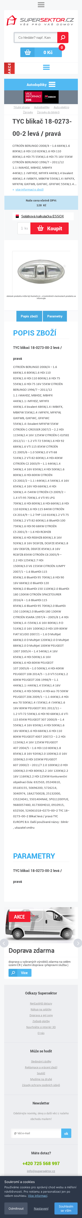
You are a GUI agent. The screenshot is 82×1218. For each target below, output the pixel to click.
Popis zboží (29, 316)
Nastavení (41, 1208)
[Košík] (41, 52)
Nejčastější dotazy (41, 1003)
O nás (41, 1033)
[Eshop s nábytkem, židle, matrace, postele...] (40, 20)
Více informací (37, 1195)
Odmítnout (16, 1208)
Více (24, 972)
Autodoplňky (41, 107)
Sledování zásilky (41, 1061)
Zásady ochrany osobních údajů (41, 1085)
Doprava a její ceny (41, 1015)
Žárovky (28, 112)
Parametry (55, 316)
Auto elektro (61, 107)
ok (66, 1133)
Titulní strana (22, 107)
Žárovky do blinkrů (48, 112)
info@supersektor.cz (41, 1171)
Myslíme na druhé (41, 1079)
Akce (9, 68)
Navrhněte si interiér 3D (41, 1027)
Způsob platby (41, 1021)
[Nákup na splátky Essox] (41, 97)
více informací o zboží (30, 189)
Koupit (54, 228)
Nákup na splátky (41, 1009)
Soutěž (41, 1073)
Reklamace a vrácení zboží (41, 1067)
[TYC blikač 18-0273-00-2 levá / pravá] (41, 293)
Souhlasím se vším (66, 1208)
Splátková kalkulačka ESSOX (42, 216)
